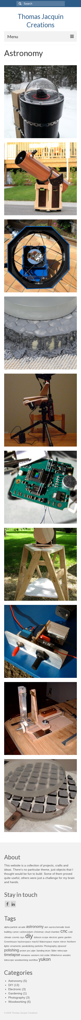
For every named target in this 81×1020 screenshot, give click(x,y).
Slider (54, 950)
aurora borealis (56, 927)
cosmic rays (18, 937)
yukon (45, 959)
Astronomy (15, 980)
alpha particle (10, 927)
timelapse (12, 955)
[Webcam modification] (40, 487)
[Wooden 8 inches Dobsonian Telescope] (40, 178)
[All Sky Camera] (40, 101)
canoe (15, 932)
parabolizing (28, 946)
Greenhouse (10, 941)
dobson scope (41, 937)
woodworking (21, 960)
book (67, 927)
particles (39, 946)
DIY (10, 985)
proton (23, 950)
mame (56, 941)
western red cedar (40, 955)
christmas (39, 932)
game (61, 937)
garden (67, 937)
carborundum (26, 932)
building (8, 932)
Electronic (14, 989)
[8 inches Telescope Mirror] (40, 333)
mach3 (35, 941)
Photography (50, 946)
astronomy (35, 927)
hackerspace (24, 941)
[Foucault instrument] (40, 718)
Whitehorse (56, 955)
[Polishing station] (40, 564)
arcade (21, 927)
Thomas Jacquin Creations (41, 20)
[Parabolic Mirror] (40, 795)
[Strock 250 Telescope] (40, 255)
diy (29, 935)
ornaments (15, 946)
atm (46, 927)
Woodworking (17, 1001)
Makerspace (45, 941)
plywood (62, 946)
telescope (62, 950)
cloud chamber (52, 932)
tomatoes (25, 955)
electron (53, 937)
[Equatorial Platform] (40, 641)
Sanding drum (43, 950)
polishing (11, 950)
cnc (64, 931)
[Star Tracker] (40, 410)
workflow (33, 960)
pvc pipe (31, 950)
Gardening (15, 993)
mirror (63, 941)
